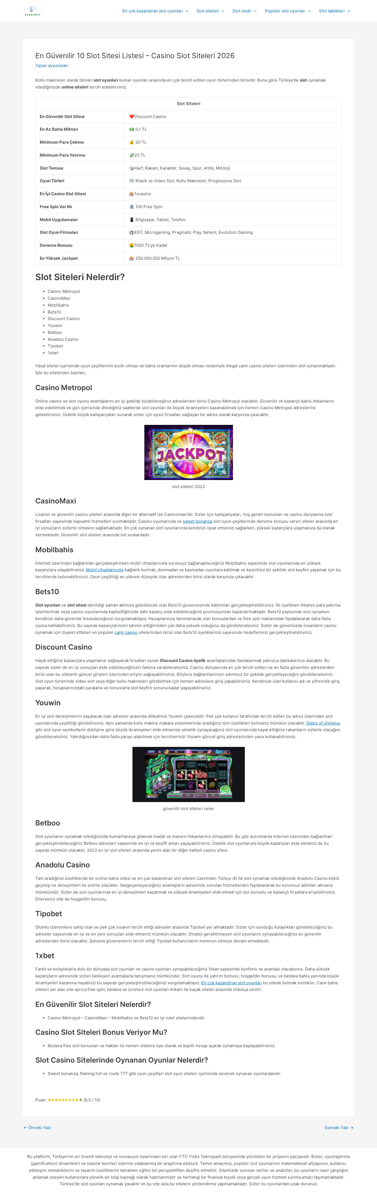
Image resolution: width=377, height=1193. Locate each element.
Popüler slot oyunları (285, 11)
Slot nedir (241, 11)
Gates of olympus (323, 723)
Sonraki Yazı (339, 1127)
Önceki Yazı (37, 1127)
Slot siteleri (208, 11)
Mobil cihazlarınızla (104, 569)
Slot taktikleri (332, 11)
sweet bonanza (197, 521)
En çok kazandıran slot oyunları (153, 11)
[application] (185, 11)
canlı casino (126, 632)
